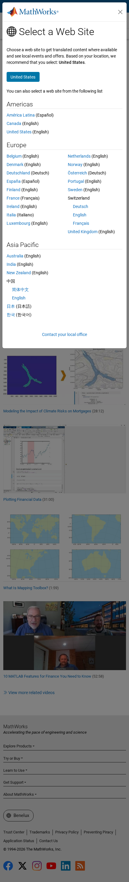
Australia (15, 256)
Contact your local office (64, 334)
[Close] (120, 12)
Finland (13, 189)
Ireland (13, 206)
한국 (11, 314)
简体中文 (20, 289)
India (11, 264)
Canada (14, 123)
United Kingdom (83, 231)
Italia (11, 214)
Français (81, 223)
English (79, 214)
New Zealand (19, 272)
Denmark (15, 164)
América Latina (21, 115)
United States (19, 131)
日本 (11, 306)
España (14, 181)
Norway (75, 164)
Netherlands (79, 156)
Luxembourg (18, 223)
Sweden (75, 189)
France (13, 198)
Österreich (77, 173)
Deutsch (80, 206)
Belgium (14, 156)
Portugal (76, 181)
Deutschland (18, 173)
